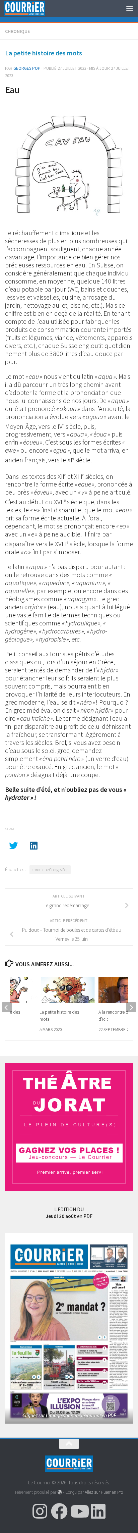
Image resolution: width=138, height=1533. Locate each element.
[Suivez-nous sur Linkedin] (98, 1511)
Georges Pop (27, 68)
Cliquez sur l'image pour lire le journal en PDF (69, 1415)
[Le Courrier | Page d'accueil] (31, 8)
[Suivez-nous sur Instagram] (39, 1511)
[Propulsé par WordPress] (59, 1492)
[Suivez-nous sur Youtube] (78, 1511)
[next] (131, 1007)
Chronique (17, 31)
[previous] (7, 1007)
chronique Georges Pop (50, 869)
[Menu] (129, 8)
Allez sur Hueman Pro (104, 1492)
